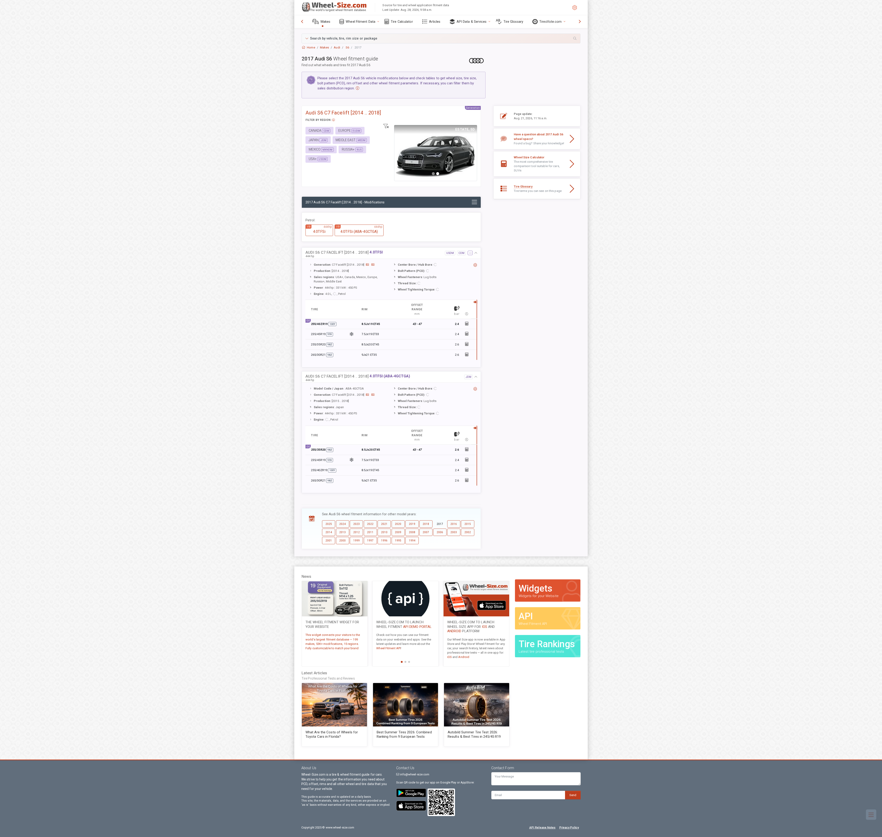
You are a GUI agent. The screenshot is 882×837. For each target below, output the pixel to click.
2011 (370, 532)
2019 (412, 524)
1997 (370, 540)
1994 (412, 540)
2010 (384, 532)
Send (572, 795)
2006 (440, 532)
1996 (384, 540)
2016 (453, 524)
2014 (328, 532)
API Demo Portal (417, 627)
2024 (342, 524)
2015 (467, 524)
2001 (328, 540)
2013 (342, 532)
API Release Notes (542, 827)
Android (454, 631)
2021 (384, 524)
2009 (398, 532)
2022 (370, 524)
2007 (426, 532)
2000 (342, 540)
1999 (356, 540)
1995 (398, 540)
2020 (398, 524)
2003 (453, 532)
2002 (467, 532)
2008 (412, 532)
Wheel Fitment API (388, 648)
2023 (356, 524)
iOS (484, 627)
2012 (356, 532)
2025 (328, 524)
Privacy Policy (569, 827)
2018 (426, 524)
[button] (441, 38)
